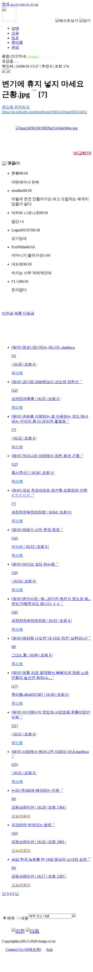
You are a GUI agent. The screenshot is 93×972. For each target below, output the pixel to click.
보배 (15, 28)
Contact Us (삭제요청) (23, 950)
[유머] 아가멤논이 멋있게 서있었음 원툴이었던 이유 (50, 727)
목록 (18, 313)
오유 (15, 33)
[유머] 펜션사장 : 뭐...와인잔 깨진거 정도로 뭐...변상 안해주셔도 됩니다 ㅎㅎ (51, 614)
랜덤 (15, 47)
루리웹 (17, 42)
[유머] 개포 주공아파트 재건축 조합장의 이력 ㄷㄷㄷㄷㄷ (49, 505)
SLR (15, 38)
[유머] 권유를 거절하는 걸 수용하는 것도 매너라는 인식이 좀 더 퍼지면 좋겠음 (49, 431)
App (49, 950)
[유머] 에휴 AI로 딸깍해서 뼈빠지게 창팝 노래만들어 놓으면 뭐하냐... (49, 688)
